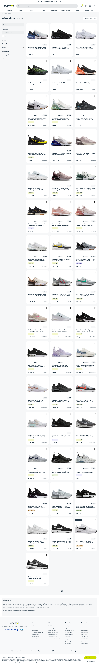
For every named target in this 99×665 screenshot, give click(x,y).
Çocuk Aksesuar (84, 643)
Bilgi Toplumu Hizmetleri (54, 641)
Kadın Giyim (84, 634)
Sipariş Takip (67, 639)
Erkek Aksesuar (84, 630)
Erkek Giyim (83, 628)
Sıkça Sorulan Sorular (69, 630)
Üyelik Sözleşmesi (52, 626)
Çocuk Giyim (84, 641)
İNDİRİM (77, 10)
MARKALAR (54, 10)
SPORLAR (9, 10)
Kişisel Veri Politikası (53, 632)
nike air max (8, 13)
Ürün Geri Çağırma (69, 632)
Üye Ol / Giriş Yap (69, 641)
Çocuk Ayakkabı (84, 639)
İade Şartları (67, 636)
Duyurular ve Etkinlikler (37, 632)
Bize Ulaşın (67, 626)
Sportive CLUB (35, 636)
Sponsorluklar (35, 630)
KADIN (20, 10)
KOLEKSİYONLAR (65, 10)
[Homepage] (9, 6)
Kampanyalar (35, 634)
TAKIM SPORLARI (89, 10)
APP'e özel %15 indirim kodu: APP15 (49, 1)
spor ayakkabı (65, 603)
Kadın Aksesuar (84, 636)
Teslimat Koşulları (69, 634)
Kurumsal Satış (35, 639)
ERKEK (31, 10)
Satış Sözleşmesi (52, 630)
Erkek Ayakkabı (84, 626)
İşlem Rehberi (68, 643)
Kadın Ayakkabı (84, 632)
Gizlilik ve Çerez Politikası (54, 628)
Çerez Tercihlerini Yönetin (54, 639)
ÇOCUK (43, 10)
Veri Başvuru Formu (52, 634)
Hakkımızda (35, 626)
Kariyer (33, 628)
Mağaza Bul (67, 628)
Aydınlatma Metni (52, 636)
